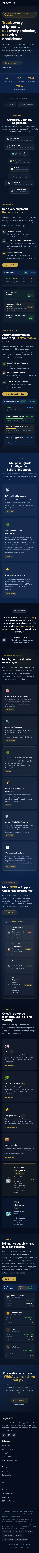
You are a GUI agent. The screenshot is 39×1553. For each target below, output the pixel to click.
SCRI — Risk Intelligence (10, 1460)
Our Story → (9, 1279)
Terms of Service (25, 1548)
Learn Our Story (19, 1404)
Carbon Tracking (7, 1449)
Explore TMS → (10, 265)
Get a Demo (7, 67)
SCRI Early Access (8, 1501)
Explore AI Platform (12, 63)
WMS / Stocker (7, 1456)
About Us (5, 1471)
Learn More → (10, 913)
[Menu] (35, 3)
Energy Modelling (8, 1453)
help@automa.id (7, 1493)
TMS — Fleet (6, 1445)
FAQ (3, 1482)
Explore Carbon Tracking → (15, 394)
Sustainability (6, 1475)
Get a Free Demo (19, 1400)
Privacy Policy (13, 1548)
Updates (5, 1479)
